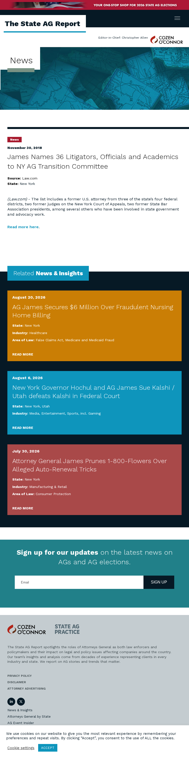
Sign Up (159, 582)
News (14, 139)
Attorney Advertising (26, 688)
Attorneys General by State (29, 716)
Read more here (23, 227)
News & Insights (19, 710)
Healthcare (38, 333)
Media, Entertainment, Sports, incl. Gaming (65, 413)
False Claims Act (49, 340)
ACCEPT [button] (47, 748)
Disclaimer (16, 682)
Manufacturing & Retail (48, 487)
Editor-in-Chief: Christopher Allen (123, 37)
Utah (46, 406)
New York (27, 184)
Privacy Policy (19, 676)
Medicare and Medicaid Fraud (89, 340)
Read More (22, 354)
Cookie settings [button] (20, 748)
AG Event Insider (20, 723)
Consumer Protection (53, 494)
